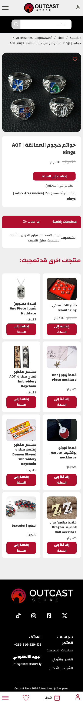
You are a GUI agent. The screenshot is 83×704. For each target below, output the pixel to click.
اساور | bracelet (24, 525)
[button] (62, 329)
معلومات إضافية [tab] (64, 222)
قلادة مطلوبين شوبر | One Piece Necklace (23, 308)
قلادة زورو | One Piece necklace (64, 377)
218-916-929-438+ (28, 645)
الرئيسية (75, 38)
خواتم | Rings (72, 43)
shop (61, 38)
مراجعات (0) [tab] (31, 222)
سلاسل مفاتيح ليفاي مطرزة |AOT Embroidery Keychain (22, 379)
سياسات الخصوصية (60, 650)
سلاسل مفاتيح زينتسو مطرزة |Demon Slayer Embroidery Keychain (24, 454)
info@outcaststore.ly (27, 664)
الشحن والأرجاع (62, 659)
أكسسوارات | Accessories (34, 38)
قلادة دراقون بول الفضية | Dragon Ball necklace (63, 527)
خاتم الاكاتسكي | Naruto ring (64, 307)
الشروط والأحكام (61, 668)
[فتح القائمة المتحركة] (5, 8)
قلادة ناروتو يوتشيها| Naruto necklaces (64, 453)
